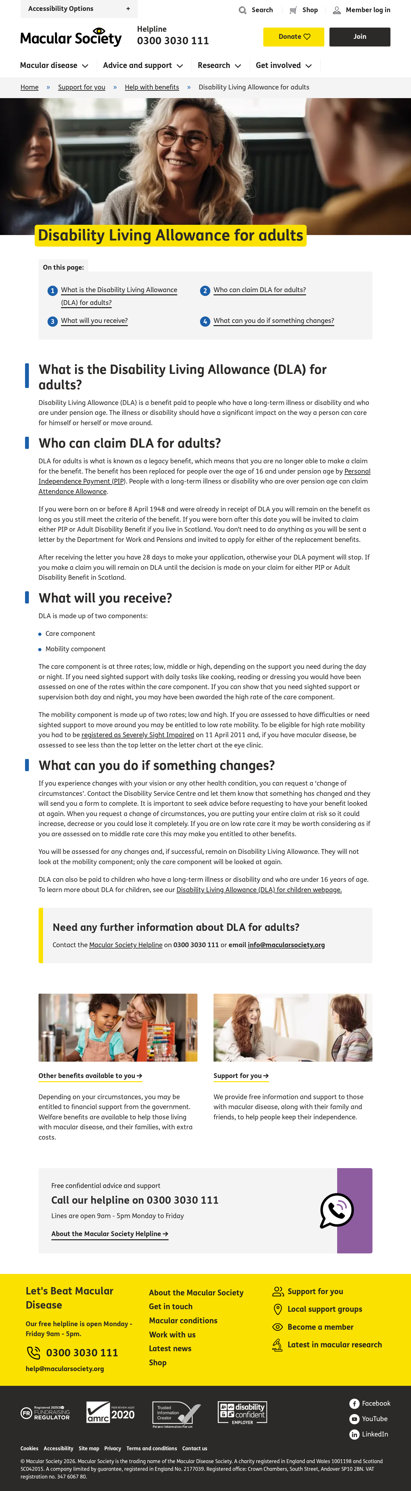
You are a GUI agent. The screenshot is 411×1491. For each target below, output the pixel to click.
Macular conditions (183, 1321)
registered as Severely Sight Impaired (138, 735)
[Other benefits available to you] (118, 1074)
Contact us (194, 1448)
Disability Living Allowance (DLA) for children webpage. (259, 890)
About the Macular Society (196, 1293)
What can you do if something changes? (274, 321)
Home (71, 37)
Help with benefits (152, 87)
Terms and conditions (152, 1448)
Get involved (278, 65)
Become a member (321, 1327)
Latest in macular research (335, 1345)
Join (360, 37)
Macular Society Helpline (125, 945)
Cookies (30, 1448)
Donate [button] (290, 37)
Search (262, 10)
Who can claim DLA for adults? (260, 290)
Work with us (172, 1335)
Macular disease (48, 65)
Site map (89, 1448)
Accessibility (59, 1448)
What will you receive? (94, 321)
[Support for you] (293, 1074)
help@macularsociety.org (65, 1369)
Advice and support (137, 65)
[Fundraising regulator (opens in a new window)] (45, 1411)
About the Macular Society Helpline (107, 1234)
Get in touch (171, 1306)
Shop (310, 10)
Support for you (81, 87)
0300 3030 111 (173, 41)
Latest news (170, 1348)
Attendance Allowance (73, 492)
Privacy (112, 1448)
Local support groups (325, 1309)
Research (214, 65)
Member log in (368, 10)
